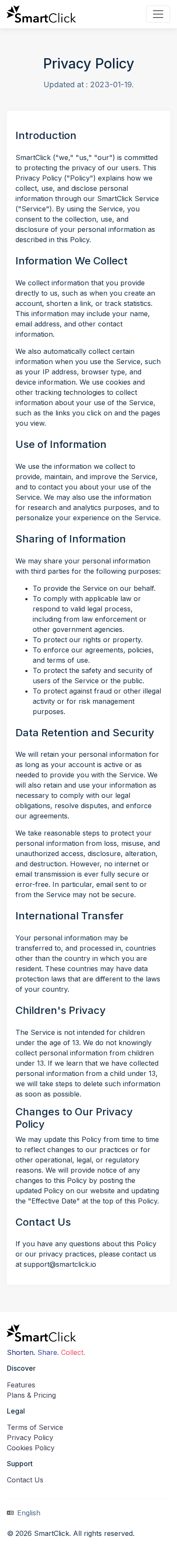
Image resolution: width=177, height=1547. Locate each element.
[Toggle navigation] (158, 14)
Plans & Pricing (31, 1395)
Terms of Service (35, 1427)
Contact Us (25, 1480)
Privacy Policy (30, 1437)
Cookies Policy (31, 1447)
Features (21, 1385)
